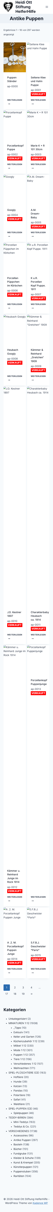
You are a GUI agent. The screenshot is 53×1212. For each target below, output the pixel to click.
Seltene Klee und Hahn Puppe (38, 81)
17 (6, 993)
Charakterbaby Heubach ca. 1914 (40, 616)
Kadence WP (40, 1203)
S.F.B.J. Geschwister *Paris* (38, 946)
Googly (11, 209)
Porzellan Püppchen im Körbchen (14, 282)
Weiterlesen (14, 100)
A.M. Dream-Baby (35, 213)
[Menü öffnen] (46, 7)
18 (15, 993)
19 (23, 993)
